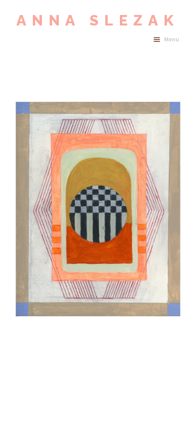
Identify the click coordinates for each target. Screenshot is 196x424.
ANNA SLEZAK (98, 20)
